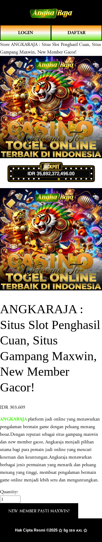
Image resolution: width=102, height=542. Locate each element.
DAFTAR (76, 32)
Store (5, 44)
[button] (39, 510)
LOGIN (25, 32)
